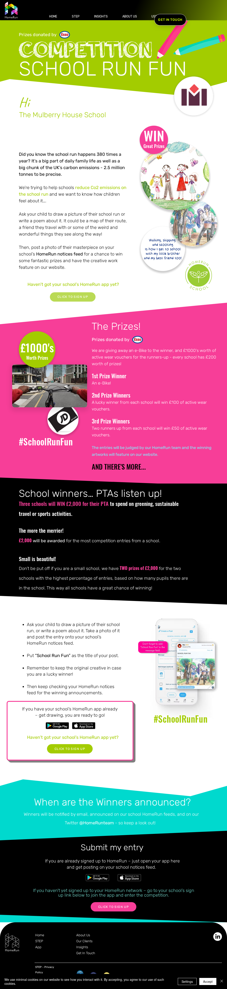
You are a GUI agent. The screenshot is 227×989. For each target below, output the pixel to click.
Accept (208, 981)
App (38, 947)
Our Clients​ (84, 941)
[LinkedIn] (217, 936)
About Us (83, 935)
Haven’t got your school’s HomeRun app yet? (73, 284)
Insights (82, 947)
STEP (39, 941)
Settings (187, 981)
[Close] (221, 981)
